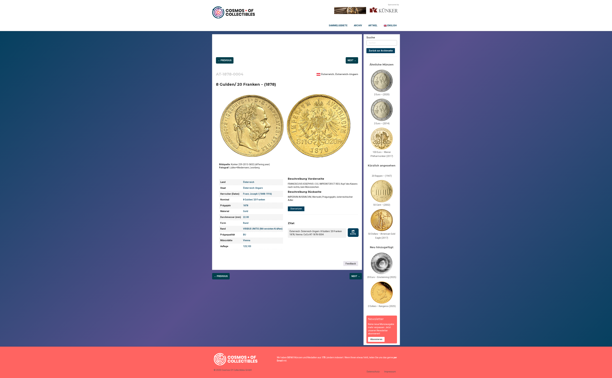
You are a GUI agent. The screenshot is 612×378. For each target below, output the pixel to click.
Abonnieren (376, 339)
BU (244, 234)
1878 (245, 205)
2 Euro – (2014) (382, 123)
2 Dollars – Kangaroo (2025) (382, 306)
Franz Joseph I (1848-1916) (257, 194)
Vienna (246, 240)
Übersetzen (296, 208)
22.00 (246, 217)
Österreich (327, 74)
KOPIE (353, 234)
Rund (245, 223)
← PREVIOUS (225, 60)
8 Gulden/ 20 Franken (254, 199)
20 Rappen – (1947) (382, 176)
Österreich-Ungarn (346, 74)
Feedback (351, 263)
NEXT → (352, 60)
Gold (245, 211)
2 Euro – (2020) (382, 94)
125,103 (247, 246)
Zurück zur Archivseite (381, 50)
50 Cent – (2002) (381, 205)
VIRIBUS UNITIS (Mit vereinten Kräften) (263, 228)
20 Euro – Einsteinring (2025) (381, 277)
